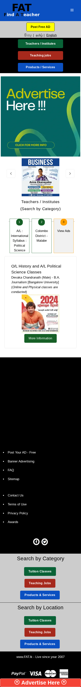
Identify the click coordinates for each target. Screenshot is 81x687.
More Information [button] (40, 338)
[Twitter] (44, 541)
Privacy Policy (18, 513)
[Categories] (72, 10)
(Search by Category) (40, 205)
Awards (13, 522)
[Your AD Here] (40, 116)
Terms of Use (17, 504)
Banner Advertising (21, 461)
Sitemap (13, 479)
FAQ (11, 470)
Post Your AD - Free (22, 452)
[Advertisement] (40, 403)
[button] (40, 27)
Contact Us (16, 495)
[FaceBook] (36, 541)
